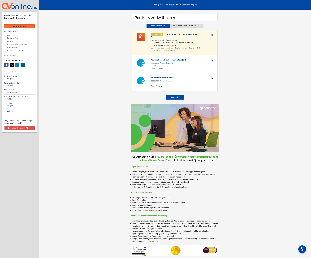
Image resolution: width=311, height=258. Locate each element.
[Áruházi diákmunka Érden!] (141, 80)
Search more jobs (10, 55)
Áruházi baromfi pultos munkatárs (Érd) (169, 60)
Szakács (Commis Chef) (12, 83)
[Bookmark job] (212, 34)
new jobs (193, 5)
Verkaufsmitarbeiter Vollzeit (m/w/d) (16, 96)
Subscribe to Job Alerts (20, 128)
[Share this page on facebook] (6, 65)
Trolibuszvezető (9, 103)
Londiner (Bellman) (10, 76)
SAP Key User (9, 90)
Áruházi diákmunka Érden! (162, 78)
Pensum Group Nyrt (166, 63)
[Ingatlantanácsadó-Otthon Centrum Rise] (141, 37)
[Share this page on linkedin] (17, 65)
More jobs (175, 97)
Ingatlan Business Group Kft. (170, 40)
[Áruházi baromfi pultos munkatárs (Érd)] (141, 62)
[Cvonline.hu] (19, 6)
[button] (307, 5)
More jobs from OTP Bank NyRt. (185, 25)
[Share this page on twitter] (12, 65)
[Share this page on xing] (23, 65)
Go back (9, 111)
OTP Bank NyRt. (10, 31)
